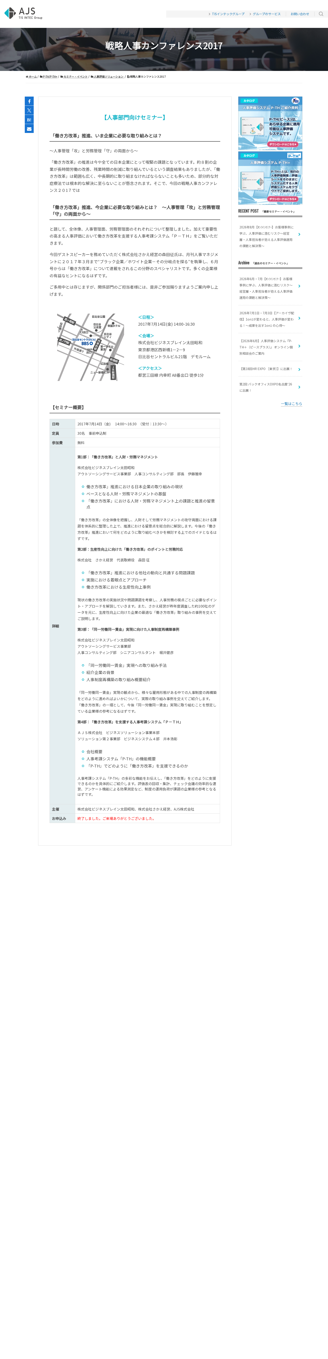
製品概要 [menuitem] (76, 14)
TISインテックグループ (228, 14)
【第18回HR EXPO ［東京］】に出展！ (266, 368)
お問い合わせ (300, 14)
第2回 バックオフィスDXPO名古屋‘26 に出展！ (265, 387)
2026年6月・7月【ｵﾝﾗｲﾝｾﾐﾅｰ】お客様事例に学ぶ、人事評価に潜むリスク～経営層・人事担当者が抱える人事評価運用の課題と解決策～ (266, 288)
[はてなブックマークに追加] (29, 119)
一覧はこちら (291, 403)
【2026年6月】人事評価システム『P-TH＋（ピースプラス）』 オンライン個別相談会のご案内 (266, 347)
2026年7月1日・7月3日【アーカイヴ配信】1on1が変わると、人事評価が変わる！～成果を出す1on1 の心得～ (266, 319)
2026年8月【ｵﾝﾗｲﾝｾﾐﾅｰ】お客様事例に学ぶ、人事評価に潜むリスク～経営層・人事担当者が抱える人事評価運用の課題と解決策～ (266, 236)
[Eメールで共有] (29, 129)
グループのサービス (267, 14)
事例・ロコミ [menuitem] (103, 14)
